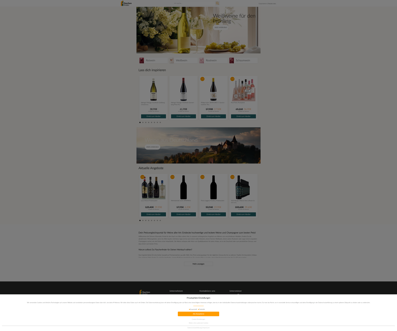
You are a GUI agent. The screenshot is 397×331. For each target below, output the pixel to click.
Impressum (206, 328)
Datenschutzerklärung (194, 328)
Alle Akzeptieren (198, 314)
